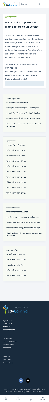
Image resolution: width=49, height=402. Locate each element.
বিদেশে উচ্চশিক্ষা (9, 330)
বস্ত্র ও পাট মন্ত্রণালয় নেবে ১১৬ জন (17, 102)
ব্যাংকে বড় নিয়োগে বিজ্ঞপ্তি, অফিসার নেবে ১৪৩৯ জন (23, 118)
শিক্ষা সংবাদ (12, 17)
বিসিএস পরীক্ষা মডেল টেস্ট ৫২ (16, 193)
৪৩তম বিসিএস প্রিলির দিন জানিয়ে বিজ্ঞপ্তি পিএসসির (23, 113)
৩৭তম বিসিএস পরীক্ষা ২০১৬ (15, 145)
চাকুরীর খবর (7, 320)
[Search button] (39, 4)
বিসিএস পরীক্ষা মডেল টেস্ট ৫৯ (16, 150)
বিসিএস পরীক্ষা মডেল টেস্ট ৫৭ (16, 166)
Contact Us (7, 359)
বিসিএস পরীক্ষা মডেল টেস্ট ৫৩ (16, 187)
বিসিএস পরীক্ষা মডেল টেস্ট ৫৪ (16, 182)
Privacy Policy (8, 363)
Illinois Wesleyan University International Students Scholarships (23, 125)
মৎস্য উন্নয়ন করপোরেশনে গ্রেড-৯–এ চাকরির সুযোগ (22, 108)
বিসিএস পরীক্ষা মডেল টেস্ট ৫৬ (16, 172)
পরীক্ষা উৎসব (7, 338)
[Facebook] (21, 380)
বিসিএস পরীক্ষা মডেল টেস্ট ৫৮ (16, 161)
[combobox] (28, 4)
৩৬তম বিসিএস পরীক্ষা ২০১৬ (15, 156)
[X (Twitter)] (28, 380)
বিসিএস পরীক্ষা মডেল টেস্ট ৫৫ (16, 177)
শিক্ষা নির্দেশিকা (8, 345)
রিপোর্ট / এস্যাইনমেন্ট (10, 341)
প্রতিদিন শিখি (7, 323)
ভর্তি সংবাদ (7, 327)
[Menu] (45, 4)
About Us (6, 356)
